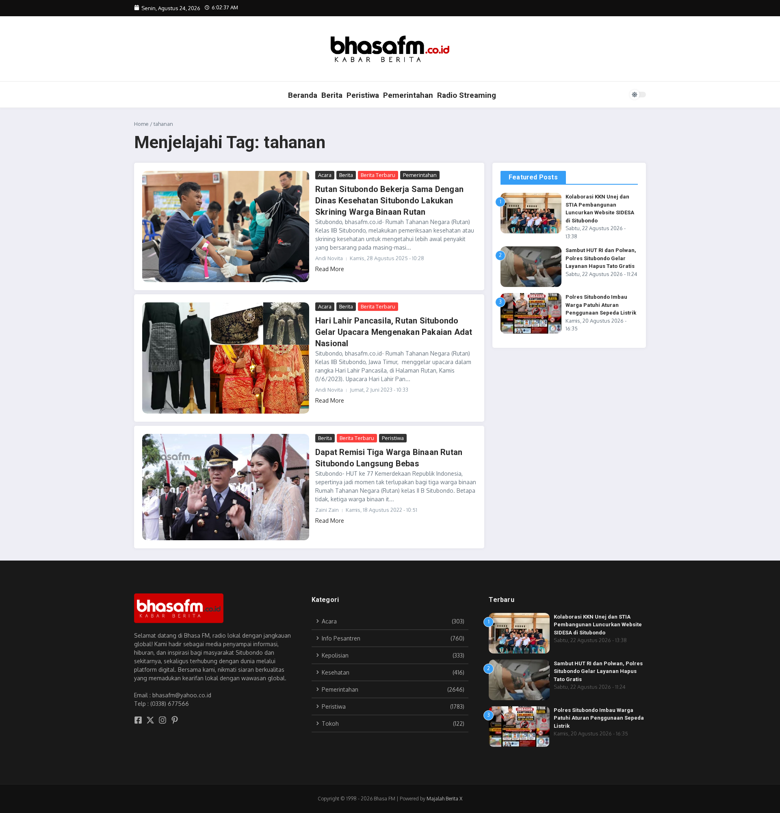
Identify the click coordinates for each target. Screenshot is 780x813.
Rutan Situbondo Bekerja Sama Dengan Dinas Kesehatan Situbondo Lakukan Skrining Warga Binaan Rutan (389, 200)
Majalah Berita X (444, 799)
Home (141, 124)
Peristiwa (363, 95)
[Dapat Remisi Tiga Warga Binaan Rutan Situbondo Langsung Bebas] (225, 487)
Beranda (302, 95)
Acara (325, 175)
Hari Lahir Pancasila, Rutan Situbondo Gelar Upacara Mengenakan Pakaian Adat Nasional (393, 332)
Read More (329, 268)
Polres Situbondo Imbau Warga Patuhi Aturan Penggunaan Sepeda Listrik (601, 305)
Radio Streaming (466, 95)
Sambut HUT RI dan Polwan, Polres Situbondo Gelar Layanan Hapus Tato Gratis (601, 258)
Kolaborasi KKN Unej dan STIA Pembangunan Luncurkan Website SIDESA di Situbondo (598, 625)
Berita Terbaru (378, 175)
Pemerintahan (408, 95)
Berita (331, 95)
